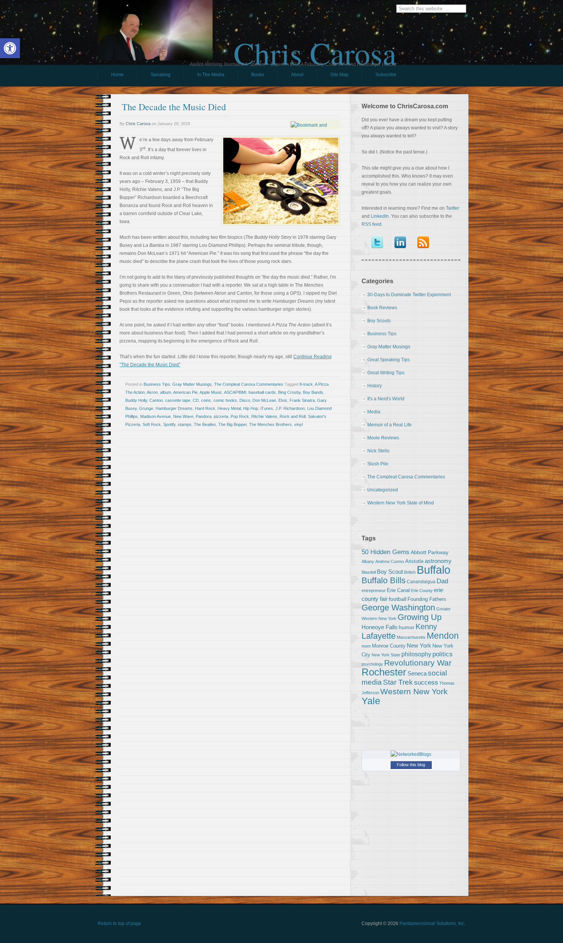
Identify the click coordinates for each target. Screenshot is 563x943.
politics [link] (442, 654)
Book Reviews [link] (382, 307)
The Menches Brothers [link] (270, 424)
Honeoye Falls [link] (380, 627)
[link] (10, 48)
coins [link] (206, 400)
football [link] (397, 599)
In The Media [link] (210, 74)
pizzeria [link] (221, 416)
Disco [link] (244, 400)
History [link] (374, 385)
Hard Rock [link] (205, 408)
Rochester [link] (384, 672)
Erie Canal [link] (398, 590)
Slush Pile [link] (377, 464)
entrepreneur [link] (374, 590)
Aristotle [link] (414, 561)
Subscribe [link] (385, 74)
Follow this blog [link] (411, 764)
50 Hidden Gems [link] (385, 552)
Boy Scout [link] (390, 571)
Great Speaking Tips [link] (388, 359)
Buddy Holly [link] (136, 400)
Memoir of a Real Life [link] (389, 424)
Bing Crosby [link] (289, 392)
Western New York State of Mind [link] (400, 503)
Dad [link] (442, 581)
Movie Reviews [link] (383, 438)
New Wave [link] (183, 416)
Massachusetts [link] (411, 637)
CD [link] (196, 400)
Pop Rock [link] (240, 416)
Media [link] (373, 411)
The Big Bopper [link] (232, 424)
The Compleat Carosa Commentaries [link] (248, 384)
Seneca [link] (417, 673)
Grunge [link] (146, 408)
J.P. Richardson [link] (290, 408)
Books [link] (251, 76)
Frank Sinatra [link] (302, 400)
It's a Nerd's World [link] (385, 398)
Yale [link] (371, 701)
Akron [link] (152, 392)
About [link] (297, 74)
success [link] (426, 682)
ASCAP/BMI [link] (235, 392)
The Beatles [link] (205, 424)
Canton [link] (156, 400)
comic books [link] (225, 400)
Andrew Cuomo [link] (389, 561)
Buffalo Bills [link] (384, 580)
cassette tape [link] (177, 400)
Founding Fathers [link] (427, 599)
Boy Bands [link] (313, 392)
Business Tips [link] (157, 384)
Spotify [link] (169, 424)
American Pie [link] (185, 392)
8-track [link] (306, 384)
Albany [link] (368, 561)
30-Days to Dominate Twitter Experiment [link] (409, 294)
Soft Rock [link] (151, 424)
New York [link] (419, 645)
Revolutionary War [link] (418, 662)
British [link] (410, 572)
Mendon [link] (443, 636)
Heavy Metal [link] (229, 408)
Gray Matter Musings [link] (192, 384)
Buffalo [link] (433, 569)
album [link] (165, 392)
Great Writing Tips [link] (385, 372)
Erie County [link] (422, 590)
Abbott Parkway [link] (429, 552)
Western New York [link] (414, 691)
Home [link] (117, 74)
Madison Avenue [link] (155, 416)
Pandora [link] (203, 416)
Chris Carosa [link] (315, 46)
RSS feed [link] (371, 224)
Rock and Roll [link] (293, 416)
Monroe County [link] (389, 646)
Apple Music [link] (211, 392)
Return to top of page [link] (119, 923)
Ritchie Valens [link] (264, 416)
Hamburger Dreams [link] (174, 408)
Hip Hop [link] (250, 408)
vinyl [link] (298, 424)
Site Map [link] (339, 74)
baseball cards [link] (262, 392)
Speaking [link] (160, 74)
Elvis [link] (282, 400)
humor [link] (406, 627)
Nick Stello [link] (378, 451)
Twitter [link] (452, 208)
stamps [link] (184, 424)
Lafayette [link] (379, 636)
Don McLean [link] (264, 400)
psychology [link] (372, 664)
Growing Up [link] (420, 617)
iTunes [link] (266, 408)
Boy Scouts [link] (379, 320)
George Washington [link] (398, 607)
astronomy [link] (438, 561)
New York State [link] (386, 655)
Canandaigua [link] (421, 581)
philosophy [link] (416, 654)
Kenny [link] (426, 626)
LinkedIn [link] (380, 216)
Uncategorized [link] (382, 490)
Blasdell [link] (369, 572)
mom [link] (366, 646)
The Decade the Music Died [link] (174, 107)
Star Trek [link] (398, 682)
